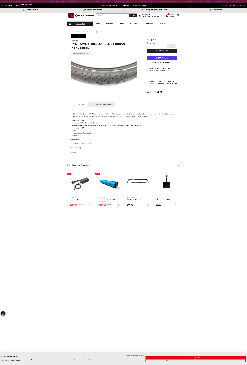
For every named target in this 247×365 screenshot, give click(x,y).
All (155, 68)
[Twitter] (158, 92)
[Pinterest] (161, 92)
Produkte (150, 70)
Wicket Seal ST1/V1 (134, 199)
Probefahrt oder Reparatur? (152, 16)
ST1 (167, 70)
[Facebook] (155, 92)
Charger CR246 (75, 199)
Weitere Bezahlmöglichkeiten (161, 62)
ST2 (170, 70)
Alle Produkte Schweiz (164, 68)
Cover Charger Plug (163, 199)
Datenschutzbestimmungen (135, 355)
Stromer (72, 197)
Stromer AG (75, 40)
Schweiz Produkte (159, 70)
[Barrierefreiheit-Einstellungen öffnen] (3, 313)
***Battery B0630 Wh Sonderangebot (106, 200)
